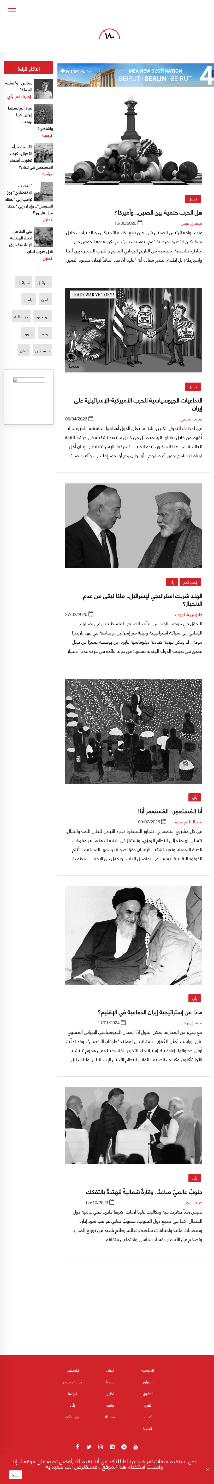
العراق (147, 1381)
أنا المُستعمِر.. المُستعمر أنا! (170, 810)
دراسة (47, 173)
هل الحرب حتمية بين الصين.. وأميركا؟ (158, 211)
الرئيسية (147, 1369)
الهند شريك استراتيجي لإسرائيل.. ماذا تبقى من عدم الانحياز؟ (142, 599)
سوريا (28, 333)
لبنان (24, 350)
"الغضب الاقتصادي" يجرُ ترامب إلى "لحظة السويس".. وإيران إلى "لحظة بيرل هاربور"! (29, 198)
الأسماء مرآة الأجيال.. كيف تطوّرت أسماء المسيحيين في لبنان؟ (31, 156)
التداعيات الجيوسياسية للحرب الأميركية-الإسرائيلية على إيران (138, 403)
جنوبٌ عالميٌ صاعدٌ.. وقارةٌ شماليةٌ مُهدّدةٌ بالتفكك (144, 1191)
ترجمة (47, 134)
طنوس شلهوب (188, 614)
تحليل (193, 198)
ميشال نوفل (191, 222)
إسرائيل (44, 282)
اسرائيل (24, 282)
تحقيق (148, 1393)
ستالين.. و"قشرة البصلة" (18, 86)
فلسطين (42, 350)
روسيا (45, 333)
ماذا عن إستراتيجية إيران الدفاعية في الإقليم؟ (150, 1011)
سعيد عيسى (191, 418)
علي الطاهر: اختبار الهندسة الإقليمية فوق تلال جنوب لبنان (31, 241)
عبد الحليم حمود (188, 821)
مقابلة (110, 1416)
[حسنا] (207, 1469)
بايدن (45, 299)
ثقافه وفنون (72, 1381)
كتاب (148, 1416)
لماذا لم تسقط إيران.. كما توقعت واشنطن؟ (30, 118)
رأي (172, 582)
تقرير (147, 1404)
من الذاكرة (72, 1416)
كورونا (147, 1427)
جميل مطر (193, 1202)
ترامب (29, 299)
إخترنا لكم (190, 582)
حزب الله (21, 316)
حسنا (16, 1474)
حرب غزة (43, 316)
